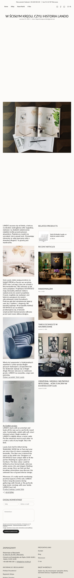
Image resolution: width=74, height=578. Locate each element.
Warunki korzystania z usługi (19, 525)
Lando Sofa (7, 447)
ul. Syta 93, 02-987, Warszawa (13, 554)
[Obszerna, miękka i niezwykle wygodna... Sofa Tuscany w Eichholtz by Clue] (54, 355)
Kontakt (40, 551)
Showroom (41, 558)
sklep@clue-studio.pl (24, 561)
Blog (39, 554)
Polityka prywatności (7, 525)
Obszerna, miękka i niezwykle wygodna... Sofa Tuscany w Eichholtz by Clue (53, 383)
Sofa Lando (7, 280)
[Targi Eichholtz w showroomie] (54, 307)
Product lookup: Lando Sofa (13, 489)
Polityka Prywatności (9, 570)
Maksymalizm (45, 289)
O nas (40, 561)
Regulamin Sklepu (8, 574)
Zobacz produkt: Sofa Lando (13, 377)
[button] (12, 6)
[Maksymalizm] (54, 268)
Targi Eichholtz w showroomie (48, 325)
